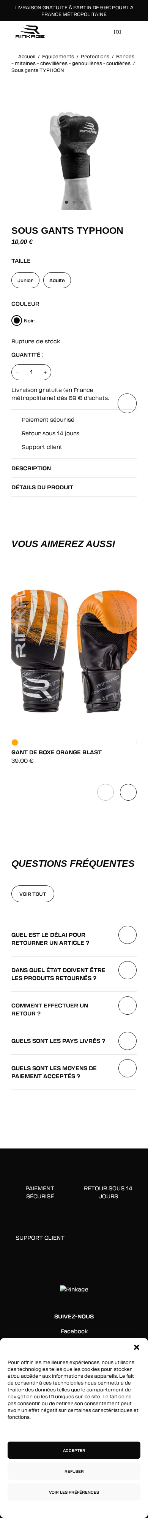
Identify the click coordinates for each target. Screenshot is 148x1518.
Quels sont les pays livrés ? (58, 1040)
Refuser (74, 1471)
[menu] (133, 30)
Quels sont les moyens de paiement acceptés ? (54, 1072)
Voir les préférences (74, 1492)
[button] (136, 1347)
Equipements (58, 56)
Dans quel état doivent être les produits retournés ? (58, 974)
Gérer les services (72, 1430)
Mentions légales (105, 1508)
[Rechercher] (85, 31)
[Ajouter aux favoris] (127, 403)
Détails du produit (42, 487)
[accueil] (30, 31)
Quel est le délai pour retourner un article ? (50, 938)
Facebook (74, 1331)
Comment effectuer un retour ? (49, 1009)
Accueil (26, 56)
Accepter (74, 1450)
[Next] (128, 792)
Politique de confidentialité (50, 1508)
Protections (95, 56)
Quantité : (27, 354)
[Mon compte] (98, 31)
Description (31, 468)
